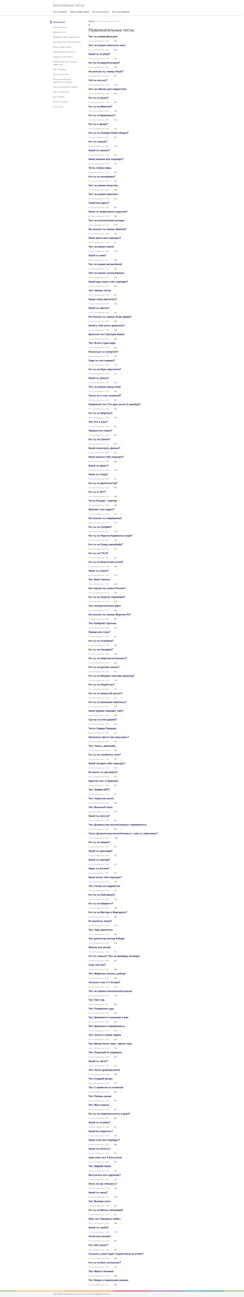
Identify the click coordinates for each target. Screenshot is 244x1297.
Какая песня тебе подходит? (105, 877)
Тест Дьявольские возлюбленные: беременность (118, 824)
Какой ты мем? (97, 255)
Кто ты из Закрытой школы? (105, 693)
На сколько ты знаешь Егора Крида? (110, 316)
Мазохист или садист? (102, 509)
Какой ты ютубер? (99, 54)
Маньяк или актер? (100, 947)
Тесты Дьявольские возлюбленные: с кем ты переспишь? (123, 833)
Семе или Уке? (97, 964)
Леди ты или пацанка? (102, 360)
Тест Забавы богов (100, 290)
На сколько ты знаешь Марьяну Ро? (110, 614)
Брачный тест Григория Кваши (106, 334)
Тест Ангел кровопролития (104, 1069)
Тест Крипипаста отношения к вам (108, 1017)
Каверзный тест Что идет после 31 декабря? (115, 404)
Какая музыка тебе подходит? (106, 456)
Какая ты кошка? (98, 570)
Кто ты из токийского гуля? (105, 754)
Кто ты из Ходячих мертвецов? (107, 596)
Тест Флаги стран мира (102, 343)
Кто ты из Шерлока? (100, 413)
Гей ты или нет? (98, 80)
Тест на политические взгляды (107, 220)
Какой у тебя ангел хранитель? (107, 325)
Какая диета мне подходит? (105, 237)
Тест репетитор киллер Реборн (107, 938)
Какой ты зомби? (99, 1227)
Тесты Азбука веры (100, 167)
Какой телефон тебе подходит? (107, 763)
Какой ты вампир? (99, 859)
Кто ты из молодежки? (102, 176)
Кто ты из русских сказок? (104, 667)
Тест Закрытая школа (101, 798)
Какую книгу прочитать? (103, 299)
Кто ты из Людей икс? (102, 684)
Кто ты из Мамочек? (100, 106)
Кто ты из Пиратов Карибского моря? (110, 535)
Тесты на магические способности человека (62, 80)
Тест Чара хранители (101, 929)
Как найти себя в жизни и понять (67, 42)
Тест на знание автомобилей (105, 264)
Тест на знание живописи (103, 194)
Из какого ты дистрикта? (103, 772)
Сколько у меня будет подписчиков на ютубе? (116, 1253)
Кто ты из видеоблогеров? (104, 62)
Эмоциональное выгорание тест (66, 37)
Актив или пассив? (100, 1236)
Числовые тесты (60, 27)
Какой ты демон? (99, 378)
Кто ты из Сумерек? (100, 526)
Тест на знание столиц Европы (106, 272)
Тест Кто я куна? (98, 421)
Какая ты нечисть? (100, 1148)
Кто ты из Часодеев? (101, 649)
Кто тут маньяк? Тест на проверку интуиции (114, 956)
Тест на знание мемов (101, 246)
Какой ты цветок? (99, 307)
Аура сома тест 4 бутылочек (105, 1157)
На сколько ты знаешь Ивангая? (108, 229)
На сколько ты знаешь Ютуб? (106, 71)
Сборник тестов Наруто (63, 56)
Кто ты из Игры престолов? (105, 369)
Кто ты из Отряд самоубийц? (106, 544)
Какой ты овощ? (98, 1192)
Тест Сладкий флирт (101, 1078)
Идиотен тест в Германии (103, 780)
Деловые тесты (59, 32)
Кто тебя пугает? (98, 1245)
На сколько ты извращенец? (105, 518)
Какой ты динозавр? (100, 850)
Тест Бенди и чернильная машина (108, 1280)
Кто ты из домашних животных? (108, 702)
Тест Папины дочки (100, 1096)
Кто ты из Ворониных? (102, 115)
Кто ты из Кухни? (99, 97)
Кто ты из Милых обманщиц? (106, 1210)
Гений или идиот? (99, 202)
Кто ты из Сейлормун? (102, 894)
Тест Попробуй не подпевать (105, 1052)
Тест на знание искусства (103, 185)
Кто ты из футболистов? (103, 483)
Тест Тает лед (96, 999)
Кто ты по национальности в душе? (109, 1113)
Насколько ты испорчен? (103, 351)
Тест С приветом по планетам (106, 1087)
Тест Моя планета (99, 1104)
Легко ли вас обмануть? (103, 1183)
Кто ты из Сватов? (99, 439)
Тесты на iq (58, 106)
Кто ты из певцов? (99, 842)
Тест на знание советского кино (107, 45)
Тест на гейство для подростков (107, 89)
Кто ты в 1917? (97, 491)
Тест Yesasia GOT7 (99, 789)
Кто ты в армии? (98, 124)
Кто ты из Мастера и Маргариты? (108, 912)
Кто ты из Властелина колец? (106, 561)
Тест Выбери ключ (100, 1201)
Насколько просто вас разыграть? (109, 737)
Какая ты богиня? (99, 868)
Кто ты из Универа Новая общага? (108, 132)
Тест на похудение (61, 91)
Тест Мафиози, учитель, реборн (107, 973)
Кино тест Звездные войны (105, 1218)
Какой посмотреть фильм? (104, 448)
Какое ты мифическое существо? (108, 211)
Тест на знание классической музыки (110, 991)
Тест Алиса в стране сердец (105, 1034)
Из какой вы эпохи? (100, 921)
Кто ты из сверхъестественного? (108, 658)
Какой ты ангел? (98, 1061)
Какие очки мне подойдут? (104, 1139)
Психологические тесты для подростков (65, 63)
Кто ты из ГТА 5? (98, 553)
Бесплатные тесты (69, 4)
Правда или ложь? (99, 632)
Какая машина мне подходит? (106, 159)
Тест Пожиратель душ (101, 1008)
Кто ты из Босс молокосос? (105, 1262)
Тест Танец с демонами (102, 745)
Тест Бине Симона (99, 579)
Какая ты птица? (98, 474)
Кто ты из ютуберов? (101, 640)
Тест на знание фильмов (103, 36)
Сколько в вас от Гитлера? (104, 982)
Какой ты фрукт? (99, 465)
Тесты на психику (60, 101)
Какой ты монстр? (99, 815)
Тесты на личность (100, 11)
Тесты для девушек (121, 11)
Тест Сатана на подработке (104, 886)
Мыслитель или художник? (105, 1175)
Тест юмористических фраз (105, 605)
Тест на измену (60, 11)
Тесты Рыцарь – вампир (103, 500)
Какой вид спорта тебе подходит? (108, 281)
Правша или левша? (100, 430)
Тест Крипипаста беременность (107, 1026)
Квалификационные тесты (64, 51)
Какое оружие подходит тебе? (106, 710)
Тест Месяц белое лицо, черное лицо (110, 1043)
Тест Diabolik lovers (100, 1166)
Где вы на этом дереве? (103, 719)
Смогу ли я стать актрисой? (105, 395)
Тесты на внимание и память (65, 86)
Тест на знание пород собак (105, 386)
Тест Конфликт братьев (102, 623)
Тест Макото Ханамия (101, 1271)
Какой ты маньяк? (99, 150)
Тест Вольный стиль (101, 807)
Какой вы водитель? (101, 1131)
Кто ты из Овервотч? (101, 903)
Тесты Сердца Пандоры (102, 728)
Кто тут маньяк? (98, 141)
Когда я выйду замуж (79, 11)
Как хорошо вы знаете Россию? (107, 588)
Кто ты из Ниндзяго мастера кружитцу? (112, 675)
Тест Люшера (58, 96)
